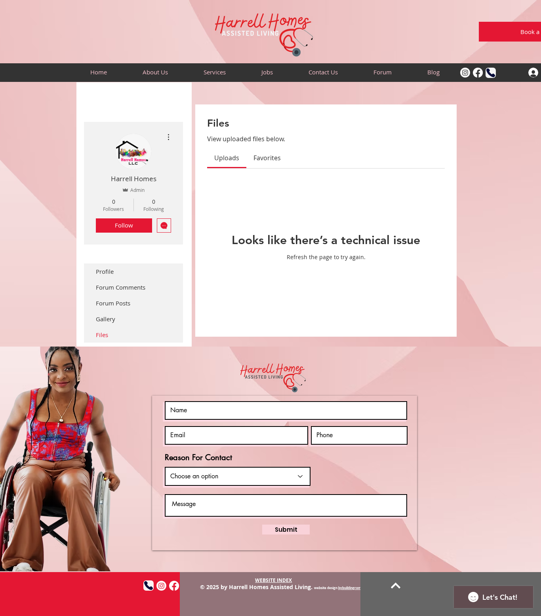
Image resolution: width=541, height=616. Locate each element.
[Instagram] (465, 73)
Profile (105, 271)
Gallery (105, 319)
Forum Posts (113, 303)
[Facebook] (478, 73)
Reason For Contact (198, 457)
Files (102, 335)
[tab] (226, 158)
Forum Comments (120, 287)
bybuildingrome (350, 588)
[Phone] (491, 73)
